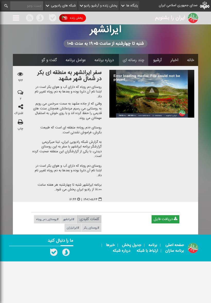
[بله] (53, 19)
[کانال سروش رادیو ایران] (66, 253)
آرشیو (157, 60)
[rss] (29, 19)
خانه (190, 60)
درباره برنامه (104, 60)
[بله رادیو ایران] (54, 253)
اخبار (174, 60)
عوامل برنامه (76, 60)
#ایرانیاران (73, 228)
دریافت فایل (164, 219)
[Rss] (46, 18)
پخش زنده (76, 18)
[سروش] (40, 19)
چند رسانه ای (133, 60)
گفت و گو (49, 60)
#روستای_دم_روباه (47, 219)
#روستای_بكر (91, 228)
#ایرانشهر (68, 219)
